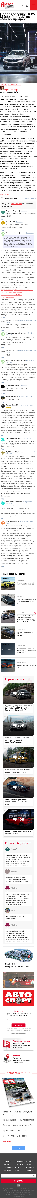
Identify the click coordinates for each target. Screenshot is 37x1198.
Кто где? (18, 1167)
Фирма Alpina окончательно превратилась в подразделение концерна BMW (26, 650)
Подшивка (19, 1162)
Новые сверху (30, 198)
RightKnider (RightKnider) (15, 452)
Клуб (17, 1170)
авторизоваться (16, 204)
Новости (3, 85)
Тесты (6, 1164)
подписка (18, 1181)
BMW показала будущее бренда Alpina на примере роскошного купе (26, 601)
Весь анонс (7, 1142)
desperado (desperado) (14, 438)
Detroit (29, 333)
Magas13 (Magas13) (13, 211)
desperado (29, 452)
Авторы (29, 1162)
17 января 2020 (14, 85)
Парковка (19, 1164)
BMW (7, 195)
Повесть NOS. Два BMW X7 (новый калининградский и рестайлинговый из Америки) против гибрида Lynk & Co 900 (26, 618)
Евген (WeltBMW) (12, 396)
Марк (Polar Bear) (12, 385)
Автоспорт (8, 1170)
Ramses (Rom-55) (12, 405)
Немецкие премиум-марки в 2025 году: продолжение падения (25, 633)
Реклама (29, 1170)
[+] (2, 219)
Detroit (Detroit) (11, 321)
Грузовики (8, 1167)
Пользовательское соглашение (15, 1194)
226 (8, 644)
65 (7, 595)
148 (8, 661)
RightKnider (27, 502)
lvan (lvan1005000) (12, 522)
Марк (21, 396)
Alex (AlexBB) (10, 222)
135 (8, 578)
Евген (21, 405)
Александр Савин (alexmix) (15, 233)
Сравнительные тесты (9, 611)
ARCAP (28, 1164)
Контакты (30, 1167)
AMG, (2, 195)
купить (18, 1148)
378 (8, 628)
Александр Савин (25, 320)
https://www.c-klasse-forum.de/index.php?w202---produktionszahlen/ (12, 294)
